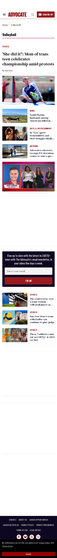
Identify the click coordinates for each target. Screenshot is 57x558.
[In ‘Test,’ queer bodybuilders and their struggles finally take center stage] (14, 133)
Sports (33, 294)
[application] (28, 176)
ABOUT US (23, 519)
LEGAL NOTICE (35, 530)
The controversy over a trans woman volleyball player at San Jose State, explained (42, 304)
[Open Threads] (31, 537)
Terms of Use (7, 546)
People (5, 46)
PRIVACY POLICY (27, 525)
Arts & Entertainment (41, 128)
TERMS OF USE (21, 530)
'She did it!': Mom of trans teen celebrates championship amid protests (28, 59)
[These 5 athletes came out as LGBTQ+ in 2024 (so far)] (14, 334)
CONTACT (12, 519)
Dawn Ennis (9, 70)
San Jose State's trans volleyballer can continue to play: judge (42, 319)
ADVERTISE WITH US (11, 525)
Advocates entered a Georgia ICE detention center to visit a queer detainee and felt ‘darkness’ (42, 156)
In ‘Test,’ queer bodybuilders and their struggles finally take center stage (41, 137)
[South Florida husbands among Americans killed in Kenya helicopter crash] (14, 115)
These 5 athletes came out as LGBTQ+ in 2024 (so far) (42, 337)
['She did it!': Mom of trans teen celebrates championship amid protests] (28, 90)
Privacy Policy (44, 543)
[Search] (32, 14)
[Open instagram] (38, 537)
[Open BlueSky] (25, 537)
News (32, 111)
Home (5, 24)
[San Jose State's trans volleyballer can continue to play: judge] (14, 317)
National (34, 146)
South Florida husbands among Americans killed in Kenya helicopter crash (40, 120)
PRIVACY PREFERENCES (45, 525)
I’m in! (28, 281)
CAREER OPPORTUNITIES (38, 519)
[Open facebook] (19, 537)
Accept (28, 554)
